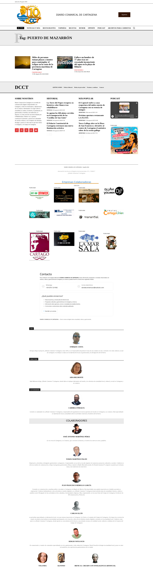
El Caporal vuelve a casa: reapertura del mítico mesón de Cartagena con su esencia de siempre (92, 106)
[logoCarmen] (64, 204)
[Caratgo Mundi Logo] (39, 262)
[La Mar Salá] (89, 254)
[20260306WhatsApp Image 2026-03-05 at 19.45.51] (64, 247)
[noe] (124, 155)
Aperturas (82, 112)
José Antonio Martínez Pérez (76, 437)
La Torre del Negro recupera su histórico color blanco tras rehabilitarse (60, 105)
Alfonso (61, 566)
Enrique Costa (76, 347)
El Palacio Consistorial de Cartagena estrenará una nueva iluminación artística (60, 125)
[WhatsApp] (31, 130)
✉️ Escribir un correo (49, 311)
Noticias (37, 72)
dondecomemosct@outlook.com (93, 287)
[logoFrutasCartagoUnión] (113, 217)
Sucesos (78, 70)
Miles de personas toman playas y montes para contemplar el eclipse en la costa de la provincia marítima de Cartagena (42, 63)
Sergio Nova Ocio (76, 541)
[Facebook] (17, 130)
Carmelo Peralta (76, 408)
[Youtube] (36, 130)
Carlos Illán (76, 513)
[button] (134, 28)
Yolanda (43, 566)
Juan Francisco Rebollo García (76, 485)
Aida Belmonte (76, 377)
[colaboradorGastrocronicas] (89, 204)
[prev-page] (48, 134)
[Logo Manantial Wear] (89, 224)
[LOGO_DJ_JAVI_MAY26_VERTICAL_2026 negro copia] (113, 197)
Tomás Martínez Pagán (76, 459)
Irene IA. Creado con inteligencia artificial (95, 566)
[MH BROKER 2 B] (64, 217)
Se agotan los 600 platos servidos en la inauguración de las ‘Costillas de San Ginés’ (60, 115)
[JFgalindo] (39, 219)
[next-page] (51, 134)
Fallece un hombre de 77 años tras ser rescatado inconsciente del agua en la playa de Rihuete (84, 62)
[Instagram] (22, 130)
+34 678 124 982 (52, 287)
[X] (26, 130)
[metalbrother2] (111, 252)
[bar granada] (39, 202)
